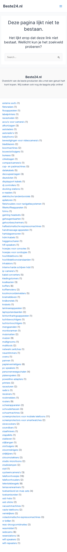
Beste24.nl (12, 6)
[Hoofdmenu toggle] (61, 6)
